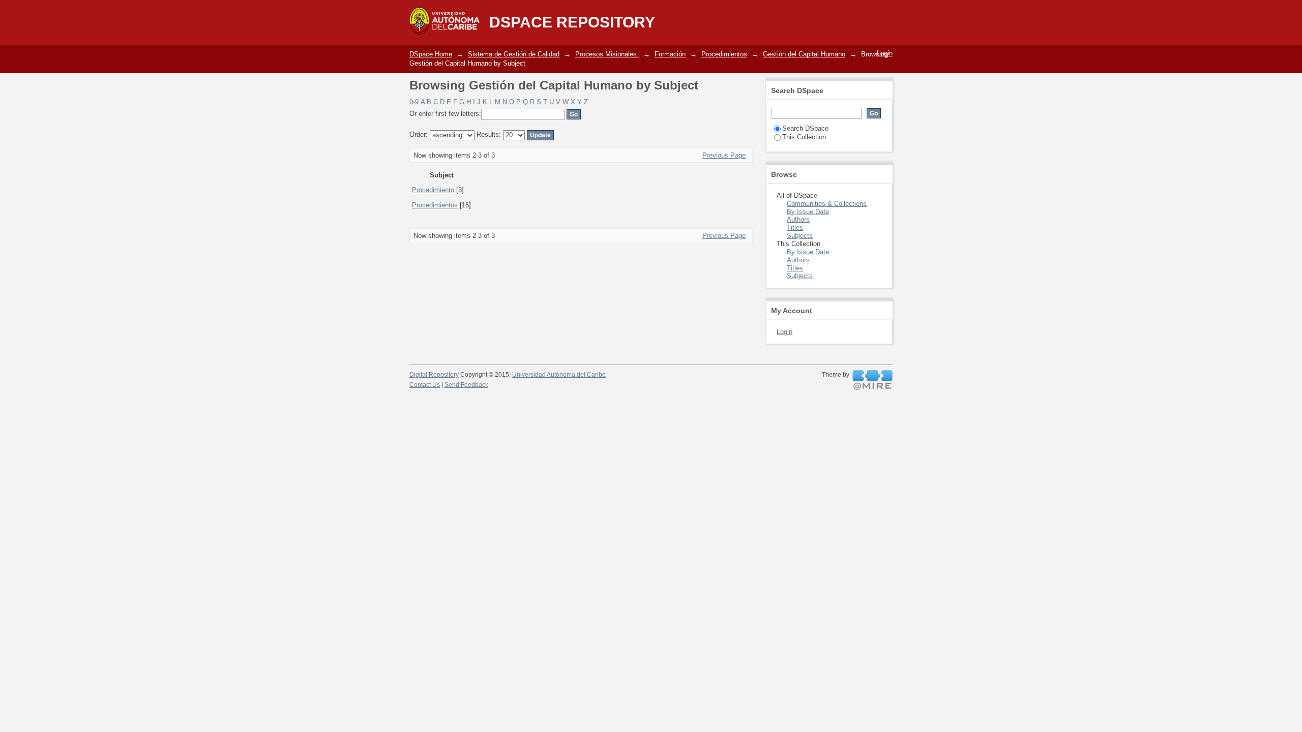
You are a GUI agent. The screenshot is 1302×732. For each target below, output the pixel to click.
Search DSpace (805, 128)
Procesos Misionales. (607, 54)
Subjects (800, 235)
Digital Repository (434, 374)
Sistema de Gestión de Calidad (513, 54)
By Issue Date (808, 212)
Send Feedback (466, 384)
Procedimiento (433, 190)
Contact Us (424, 384)
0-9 (414, 102)
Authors (798, 219)
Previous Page (724, 155)
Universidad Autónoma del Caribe (559, 374)
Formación (670, 54)
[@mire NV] (872, 380)
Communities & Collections (827, 203)
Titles (795, 227)
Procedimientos (724, 54)
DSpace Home (430, 54)
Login (885, 53)
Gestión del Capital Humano (804, 54)
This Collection (804, 137)
